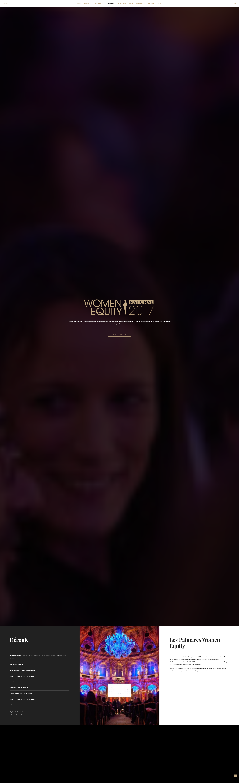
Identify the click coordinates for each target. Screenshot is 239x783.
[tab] (39, 649)
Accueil (79, 3)
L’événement (111, 3)
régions (187, 668)
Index (173, 662)
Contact (159, 3)
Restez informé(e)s (119, 334)
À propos (151, 3)
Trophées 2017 (99, 3)
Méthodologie (140, 3)
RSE (183, 664)
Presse (131, 3)
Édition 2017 (88, 3)
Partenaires (122, 3)
